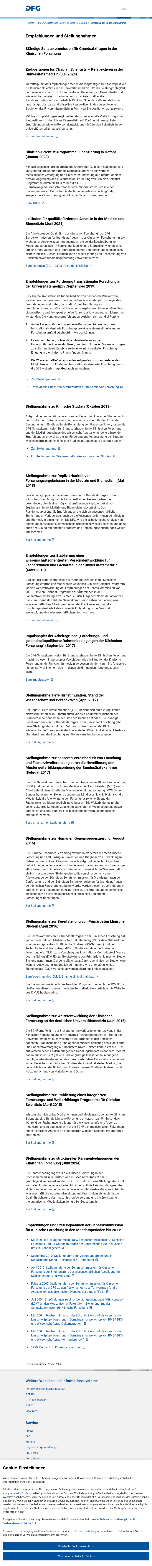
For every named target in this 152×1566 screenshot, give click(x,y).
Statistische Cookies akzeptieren (76, 1546)
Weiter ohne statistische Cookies (76, 1556)
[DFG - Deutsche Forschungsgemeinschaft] (33, 9)
